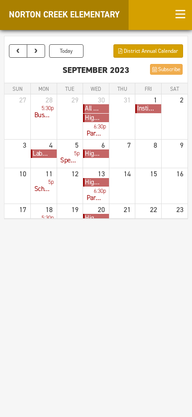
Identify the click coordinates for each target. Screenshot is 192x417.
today (66, 51)
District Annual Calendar (150, 51)
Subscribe (168, 69)
